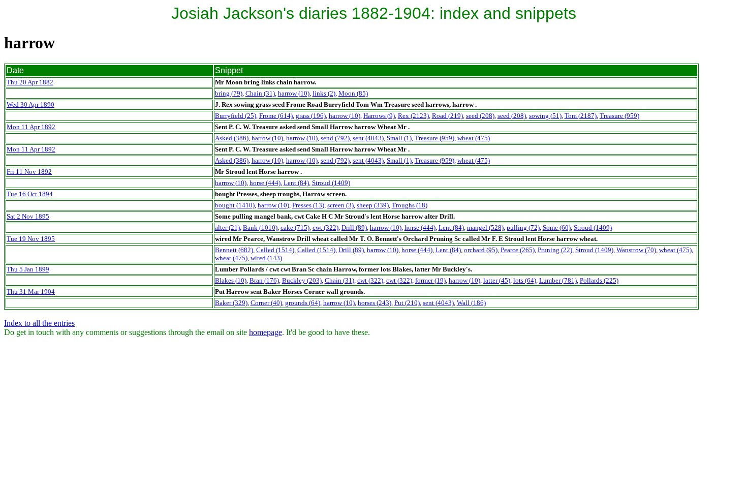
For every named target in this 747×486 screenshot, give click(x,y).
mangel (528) (485, 227)
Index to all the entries (39, 323)
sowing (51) (545, 115)
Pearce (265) (518, 250)
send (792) (335, 138)
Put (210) (407, 303)
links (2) (324, 93)
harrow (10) (293, 93)
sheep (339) (373, 205)
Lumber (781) (558, 280)
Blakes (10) (230, 280)
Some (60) (557, 227)
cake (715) (295, 227)
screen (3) (340, 205)
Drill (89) (354, 227)
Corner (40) (266, 303)
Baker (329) (231, 303)
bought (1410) (235, 205)
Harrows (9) (379, 115)
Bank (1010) (260, 227)
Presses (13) (308, 205)
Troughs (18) (409, 205)
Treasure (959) (619, 115)
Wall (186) (471, 303)
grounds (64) (302, 303)
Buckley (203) (302, 280)
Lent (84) (296, 183)
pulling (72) (523, 227)
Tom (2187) (581, 115)
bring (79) (228, 93)
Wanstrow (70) (636, 250)
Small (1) (399, 138)
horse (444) (265, 183)
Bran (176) (264, 280)
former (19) (430, 280)
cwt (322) (325, 227)
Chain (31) (260, 93)
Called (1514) (275, 250)
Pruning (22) (555, 250)
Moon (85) (353, 93)
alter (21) (227, 227)
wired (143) (266, 258)
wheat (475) (473, 138)
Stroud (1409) (331, 183)
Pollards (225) (599, 280)
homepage (265, 332)
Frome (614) (276, 115)
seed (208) (480, 115)
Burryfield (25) (235, 115)
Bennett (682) (234, 250)
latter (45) (496, 280)
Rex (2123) (413, 115)
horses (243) (374, 303)
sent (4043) (368, 138)
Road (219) (447, 115)
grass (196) (311, 115)
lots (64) (524, 280)
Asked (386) (231, 138)
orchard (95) (480, 250)
